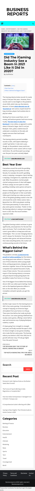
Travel (4, 458)
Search (7, 364)
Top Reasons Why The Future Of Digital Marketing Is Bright (15, 346)
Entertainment (9, 54)
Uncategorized (7, 462)
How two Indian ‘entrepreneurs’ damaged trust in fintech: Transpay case (17, 398)
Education (6, 430)
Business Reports (17, 12)
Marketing (6, 444)
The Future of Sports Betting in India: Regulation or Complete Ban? (14, 390)
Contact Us (31, 474)
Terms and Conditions (13, 474)
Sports (5, 451)
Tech (4, 455)
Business (5, 427)
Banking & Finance (8, 423)
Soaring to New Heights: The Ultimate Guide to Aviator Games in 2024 (17, 411)
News (4, 448)
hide (13, 85)
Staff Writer (9, 74)
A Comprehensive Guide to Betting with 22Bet (16, 404)
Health (5, 437)
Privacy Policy (5, 474)
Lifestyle (5, 441)
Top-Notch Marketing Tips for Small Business (18, 352)
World (4, 465)
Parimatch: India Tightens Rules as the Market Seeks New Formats (16, 382)
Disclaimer (24, 473)
